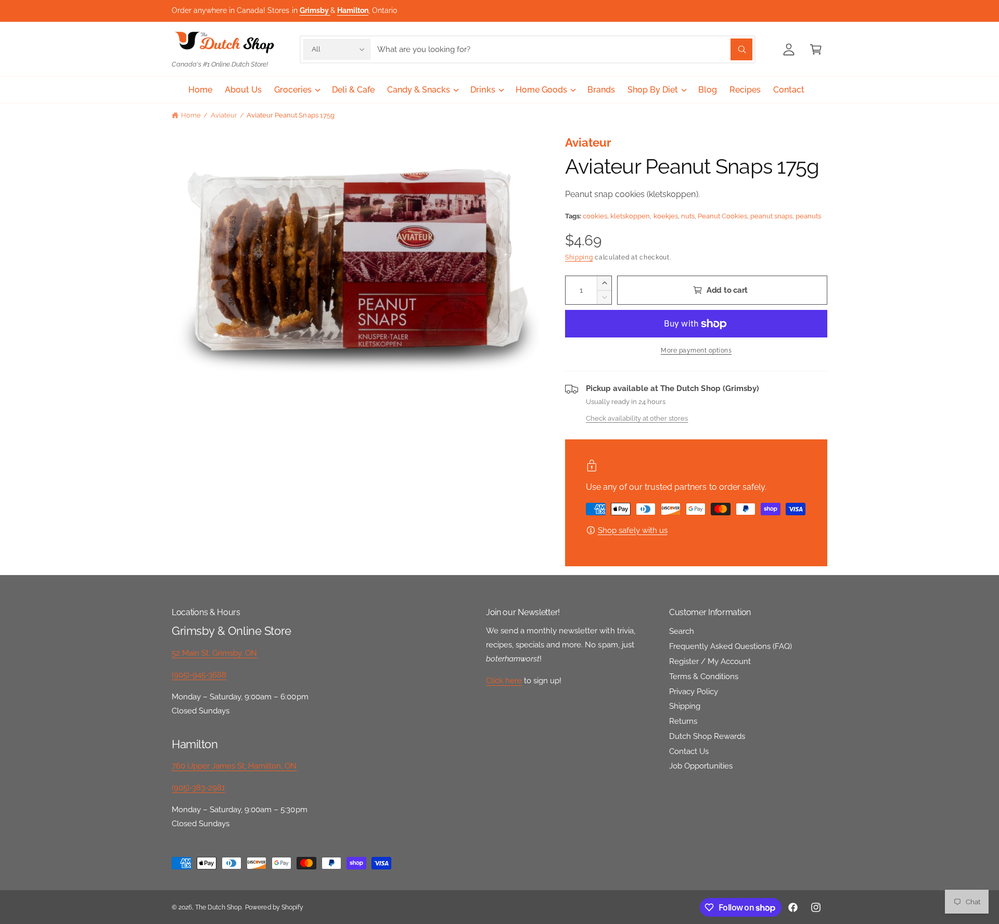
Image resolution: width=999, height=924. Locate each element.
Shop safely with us (633, 530)
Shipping (579, 257)
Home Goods (541, 90)
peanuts (808, 216)
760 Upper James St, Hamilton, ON (234, 766)
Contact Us (689, 751)
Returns (683, 721)
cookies (595, 216)
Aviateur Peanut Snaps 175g (290, 115)
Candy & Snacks (418, 90)
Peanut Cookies (722, 216)
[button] (815, 49)
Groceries (293, 90)
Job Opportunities (701, 766)
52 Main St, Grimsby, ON (214, 653)
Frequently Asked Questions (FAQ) (730, 646)
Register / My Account (710, 661)
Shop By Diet (652, 90)
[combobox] (565, 49)
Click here (504, 680)
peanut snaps (771, 216)
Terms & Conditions (703, 676)
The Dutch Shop (218, 907)
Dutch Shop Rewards (707, 736)
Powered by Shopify (274, 907)
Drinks (482, 90)
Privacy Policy (693, 691)
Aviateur (224, 115)
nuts (688, 216)
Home (191, 115)
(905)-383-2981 (198, 787)
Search (681, 631)
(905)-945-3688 (199, 675)
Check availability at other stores (637, 418)
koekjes (666, 216)
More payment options (696, 350)
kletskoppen (630, 216)
